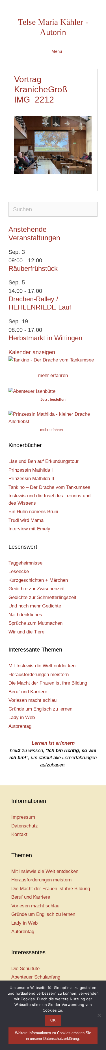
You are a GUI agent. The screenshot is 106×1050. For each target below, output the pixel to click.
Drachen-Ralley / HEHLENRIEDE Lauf (39, 303)
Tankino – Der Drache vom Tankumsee (49, 487)
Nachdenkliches (25, 614)
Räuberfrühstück (33, 268)
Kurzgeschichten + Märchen (38, 580)
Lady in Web (21, 717)
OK (53, 1020)
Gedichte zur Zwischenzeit (36, 588)
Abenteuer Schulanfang (35, 977)
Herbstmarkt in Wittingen (45, 338)
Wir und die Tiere (26, 632)
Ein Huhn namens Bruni (33, 511)
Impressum (23, 817)
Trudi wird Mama (26, 520)
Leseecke (18, 571)
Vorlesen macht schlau (32, 700)
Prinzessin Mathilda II (31, 478)
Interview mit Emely (29, 528)
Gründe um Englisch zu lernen (40, 709)
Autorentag (19, 726)
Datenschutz (24, 826)
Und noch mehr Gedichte (34, 606)
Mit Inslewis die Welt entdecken (41, 665)
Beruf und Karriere (27, 691)
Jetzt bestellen (53, 399)
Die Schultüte (25, 968)
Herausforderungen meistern (38, 674)
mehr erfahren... (53, 430)
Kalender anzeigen (31, 352)
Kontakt (19, 834)
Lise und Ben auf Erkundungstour (43, 461)
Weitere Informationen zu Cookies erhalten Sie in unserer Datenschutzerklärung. (53, 1036)
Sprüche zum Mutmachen (35, 623)
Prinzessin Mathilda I (30, 470)
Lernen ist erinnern (53, 743)
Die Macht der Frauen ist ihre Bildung (47, 683)
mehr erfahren (53, 375)
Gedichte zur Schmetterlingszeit (42, 597)
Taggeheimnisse (25, 563)
